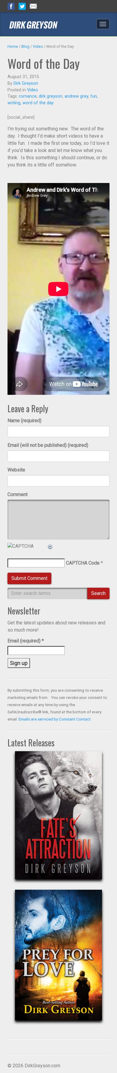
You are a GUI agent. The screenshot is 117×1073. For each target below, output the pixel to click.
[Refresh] (50, 546)
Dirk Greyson (26, 83)
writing (14, 102)
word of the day (38, 102)
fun (93, 96)
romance (28, 96)
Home (13, 46)
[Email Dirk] (33, 6)
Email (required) (26, 641)
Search (98, 593)
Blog (25, 46)
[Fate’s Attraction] (58, 820)
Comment (18, 494)
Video (38, 46)
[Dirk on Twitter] (22, 6)
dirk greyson (50, 96)
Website (16, 470)
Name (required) (24, 420)
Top (103, 1058)
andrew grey (76, 96)
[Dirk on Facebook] (11, 6)
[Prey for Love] (58, 960)
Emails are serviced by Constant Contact (55, 719)
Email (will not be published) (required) (48, 445)
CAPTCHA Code (83, 563)
